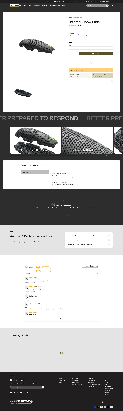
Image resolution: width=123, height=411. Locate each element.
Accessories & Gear (55, 5)
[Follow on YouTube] (21, 393)
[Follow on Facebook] (11, 393)
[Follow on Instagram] (18, 393)
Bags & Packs (45, 5)
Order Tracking (109, 1)
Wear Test (107, 392)
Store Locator (93, 1)
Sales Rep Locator (109, 388)
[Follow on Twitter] (14, 393)
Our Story (61, 378)
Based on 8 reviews (29, 267)
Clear (103, 5)
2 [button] (60, 319)
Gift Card (107, 382)
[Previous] (47, 1)
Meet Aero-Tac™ (108, 394)
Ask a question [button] (94, 266)
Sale (63, 5)
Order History (75, 378)
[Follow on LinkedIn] (27, 393)
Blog (106, 380)
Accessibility (91, 382)
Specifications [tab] (28, 172)
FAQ (106, 384)
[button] (72, 25)
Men (25, 5)
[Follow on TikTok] (24, 393)
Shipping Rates (75, 380)
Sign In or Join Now (107, 70)
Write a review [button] (86, 266)
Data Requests (91, 386)
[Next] (75, 1)
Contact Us (90, 378)
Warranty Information (77, 384)
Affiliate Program (62, 380)
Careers (60, 382)
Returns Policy (75, 382)
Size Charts (107, 390)
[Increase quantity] (77, 53)
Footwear (37, 5)
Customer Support (101, 1)
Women (30, 5)
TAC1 (106, 378)
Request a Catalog (92, 380)
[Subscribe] (43, 387)
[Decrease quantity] (71, 53)
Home (70, 17)
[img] (32, 277)
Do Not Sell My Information (94, 384)
